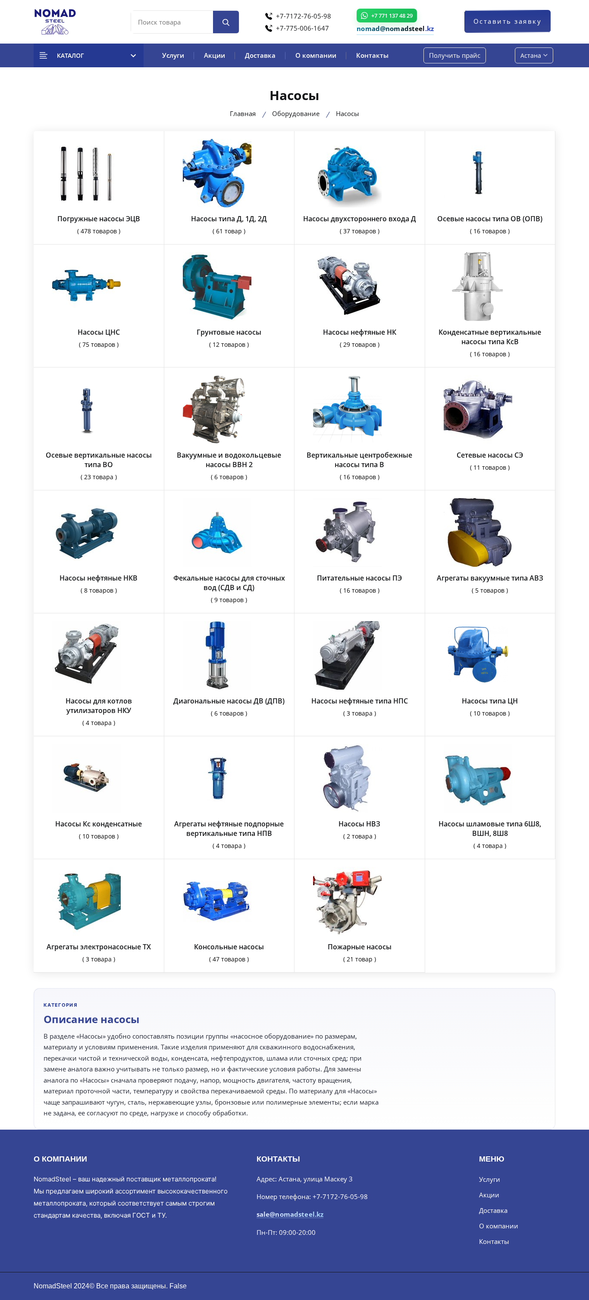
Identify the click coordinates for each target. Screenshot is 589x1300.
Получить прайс (454, 55)
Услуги (173, 55)
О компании (315, 55)
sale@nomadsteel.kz (290, 1214)
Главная (243, 113)
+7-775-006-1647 (301, 28)
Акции (214, 55)
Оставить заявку (507, 21)
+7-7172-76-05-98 (302, 16)
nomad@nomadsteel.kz (395, 28)
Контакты (372, 55)
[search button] (226, 22)
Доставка (260, 55)
